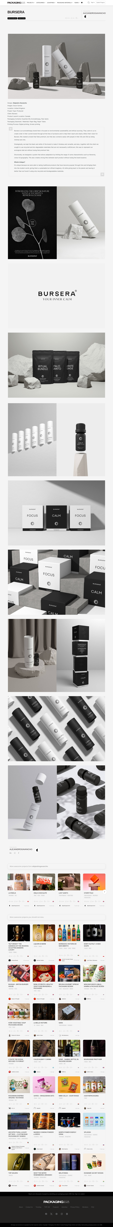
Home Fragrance (62, 895)
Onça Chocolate (40, 893)
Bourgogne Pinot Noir (93, 1059)
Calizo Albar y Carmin (42, 1059)
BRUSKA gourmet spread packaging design (69, 985)
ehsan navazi (39, 1149)
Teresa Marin (65, 1185)
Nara (61, 1023)
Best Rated (95, 895)
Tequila (65, 948)
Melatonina (63, 1173)
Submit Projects (100, 2)
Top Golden (13, 1173)
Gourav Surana (90, 1185)
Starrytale (88, 893)
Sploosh (87, 1132)
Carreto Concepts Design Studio (67, 960)
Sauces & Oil (65, 988)
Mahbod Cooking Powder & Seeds (44, 1133)
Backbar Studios (40, 960)
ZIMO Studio (14, 1185)
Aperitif (40, 946)
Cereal (35, 1098)
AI (34, 1025)
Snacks (42, 895)
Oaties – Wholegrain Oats (44, 1096)
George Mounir (15, 960)
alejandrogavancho (94, 13)
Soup (39, 990)
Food (39, 895)
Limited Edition (25, 1138)
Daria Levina (89, 1149)
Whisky (15, 952)
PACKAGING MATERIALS (64, 2)
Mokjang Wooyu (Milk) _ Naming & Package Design (94, 985)
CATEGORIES (40, 2)
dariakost (64, 998)
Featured (56, 1207)
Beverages (11, 895)
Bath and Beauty (12, 18)
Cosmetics (70, 1025)
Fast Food (11, 988)
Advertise (64, 1207)
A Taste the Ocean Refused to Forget (16, 1060)
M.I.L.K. (13, 1108)
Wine (90, 948)
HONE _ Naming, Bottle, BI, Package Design (69, 1060)
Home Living (22, 18)
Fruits (85, 1098)
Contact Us (29, 1207)
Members (85, 1207)
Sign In (93, 2)
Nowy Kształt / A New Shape (92, 945)
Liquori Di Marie (40, 944)
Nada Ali (38, 1108)
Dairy (35, 895)
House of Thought (15, 998)
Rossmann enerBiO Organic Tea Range (16, 1097)
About (21, 1207)
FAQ (92, 1207)
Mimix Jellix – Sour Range (69, 1096)
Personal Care (87, 897)
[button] (88, 3)
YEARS (76, 2)
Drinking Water (43, 1177)
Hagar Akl (89, 1108)
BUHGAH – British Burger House (18, 985)
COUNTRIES (50, 2)
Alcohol (10, 952)
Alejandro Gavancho (20, 103)
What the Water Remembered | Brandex (43, 1174)
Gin (64, 1063)
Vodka (69, 948)
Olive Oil (10, 1175)
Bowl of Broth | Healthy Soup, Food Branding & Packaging (43, 986)
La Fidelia (12, 893)
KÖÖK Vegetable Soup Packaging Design (17, 1024)
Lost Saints (63, 893)
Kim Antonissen (65, 1035)
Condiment (36, 1136)
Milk (94, 988)
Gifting (18, 1138)
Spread (71, 988)
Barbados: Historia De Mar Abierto (68, 945)
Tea (15, 895)
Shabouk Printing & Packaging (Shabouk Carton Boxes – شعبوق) (18, 1148)
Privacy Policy (74, 1207)
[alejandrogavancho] (85, 16)
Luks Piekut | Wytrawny (92, 960)
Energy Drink (67, 1136)
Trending (38, 1207)
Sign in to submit (79, 1194)
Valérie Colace (40, 1035)
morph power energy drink (67, 1133)
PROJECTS (30, 2)
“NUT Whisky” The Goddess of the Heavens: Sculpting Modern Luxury (18, 947)
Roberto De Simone (16, 1035)
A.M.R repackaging (91, 1096)
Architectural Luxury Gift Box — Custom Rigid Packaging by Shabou (18, 1134)
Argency (38, 1071)
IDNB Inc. (89, 998)
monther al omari (15, 1071)
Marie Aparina (65, 1149)
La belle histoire (40, 1023)
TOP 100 (47, 1207)
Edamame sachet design (93, 1173)
